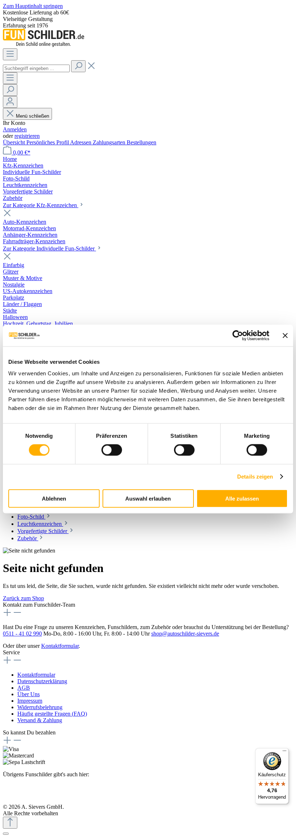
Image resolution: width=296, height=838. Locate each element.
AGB (23, 688)
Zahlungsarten (110, 142)
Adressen (81, 142)
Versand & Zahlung (39, 720)
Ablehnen (54, 498)
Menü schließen (32, 116)
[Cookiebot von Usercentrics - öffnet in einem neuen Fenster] (237, 335)
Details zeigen (255, 476)
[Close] (6, 834)
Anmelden (15, 129)
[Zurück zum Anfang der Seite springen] (10, 823)
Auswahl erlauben (148, 498)
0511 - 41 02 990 (22, 633)
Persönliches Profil (48, 142)
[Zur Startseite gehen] (43, 45)
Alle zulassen (242, 498)
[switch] (111, 450)
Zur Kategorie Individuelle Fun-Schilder (49, 248)
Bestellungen (141, 142)
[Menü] (10, 54)
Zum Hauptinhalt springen (33, 6)
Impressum (29, 701)
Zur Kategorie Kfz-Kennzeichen (40, 205)
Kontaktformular (60, 646)
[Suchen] (78, 66)
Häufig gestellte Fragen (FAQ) (52, 714)
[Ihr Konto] (10, 102)
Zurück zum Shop (23, 598)
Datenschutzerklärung (42, 681)
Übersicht (14, 142)
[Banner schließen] (285, 335)
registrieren (27, 136)
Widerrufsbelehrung (39, 707)
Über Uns (28, 694)
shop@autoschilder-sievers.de (185, 633)
